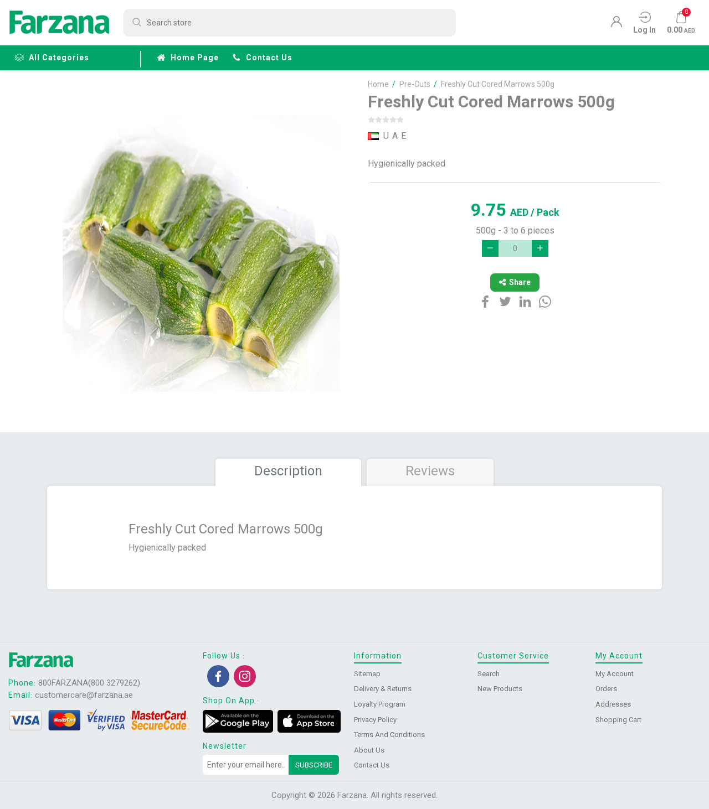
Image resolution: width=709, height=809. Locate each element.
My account (614, 674)
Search (488, 674)
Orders (606, 688)
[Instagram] (244, 676)
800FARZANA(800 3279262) (89, 683)
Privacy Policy (375, 719)
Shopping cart (618, 719)
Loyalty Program (379, 704)
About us (369, 750)
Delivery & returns (383, 688)
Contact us (269, 57)
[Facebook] (218, 676)
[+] (540, 248)
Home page (195, 57)
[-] (490, 248)
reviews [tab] (430, 471)
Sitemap (367, 674)
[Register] (616, 24)
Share (520, 282)
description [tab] (288, 471)
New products (499, 688)
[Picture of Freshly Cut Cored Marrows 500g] (201, 253)
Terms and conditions (389, 734)
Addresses (613, 704)
